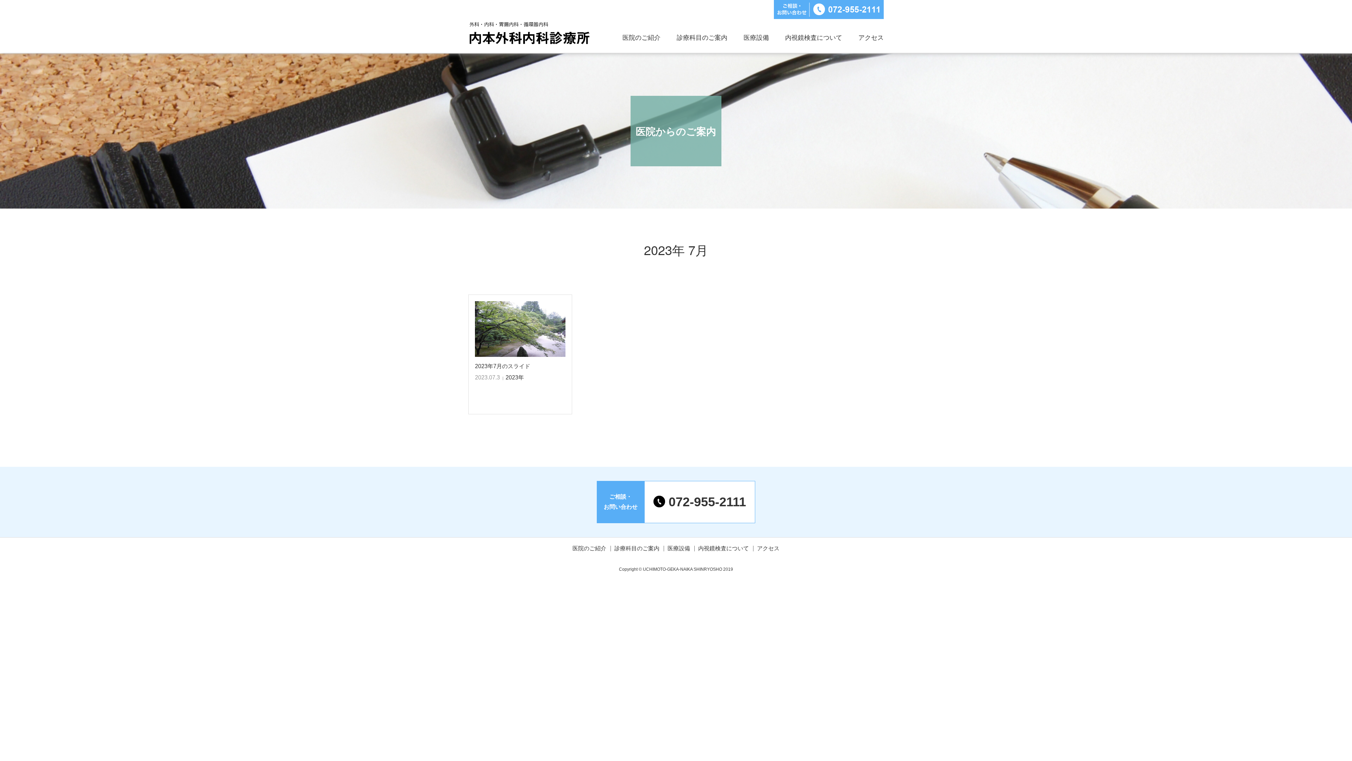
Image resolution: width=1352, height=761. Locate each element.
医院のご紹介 (641, 37)
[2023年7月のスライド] (520, 329)
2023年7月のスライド (502, 366)
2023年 (515, 377)
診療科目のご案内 (702, 37)
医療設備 (756, 37)
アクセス (871, 37)
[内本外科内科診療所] (529, 35)
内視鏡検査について (813, 37)
